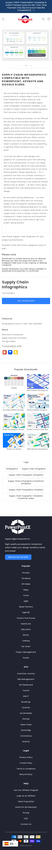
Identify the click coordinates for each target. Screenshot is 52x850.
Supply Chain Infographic (34, 469)
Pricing (26, 813)
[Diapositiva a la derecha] (31, 65)
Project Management (26, 652)
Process (26, 572)
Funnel (26, 690)
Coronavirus (26, 736)
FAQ (26, 818)
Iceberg (26, 640)
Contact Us (26, 824)
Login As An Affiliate (26, 796)
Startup (26, 719)
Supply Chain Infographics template (26, 489)
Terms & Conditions (26, 768)
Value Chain (26, 724)
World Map (26, 730)
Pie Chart (26, 646)
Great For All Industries (26, 807)
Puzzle (26, 657)
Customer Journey (26, 673)
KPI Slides (26, 584)
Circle (26, 595)
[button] (3, 19)
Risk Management (26, 679)
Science (26, 741)
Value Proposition (26, 801)
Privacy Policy (26, 757)
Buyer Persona (26, 606)
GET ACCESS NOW (26, 301)
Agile (26, 601)
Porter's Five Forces (26, 618)
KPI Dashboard (26, 685)
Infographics (12, 469)
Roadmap (26, 702)
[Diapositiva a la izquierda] (20, 65)
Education (26, 629)
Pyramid (26, 707)
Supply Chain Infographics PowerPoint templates (26, 482)
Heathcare (26, 624)
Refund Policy (26, 774)
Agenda (26, 612)
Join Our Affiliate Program (26, 790)
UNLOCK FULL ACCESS (18, 557)
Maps (25, 590)
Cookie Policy (26, 763)
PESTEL (26, 635)
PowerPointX (28, 845)
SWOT (26, 696)
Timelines (26, 578)
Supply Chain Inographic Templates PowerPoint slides (26, 497)
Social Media (26, 713)
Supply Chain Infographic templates (26, 475)
